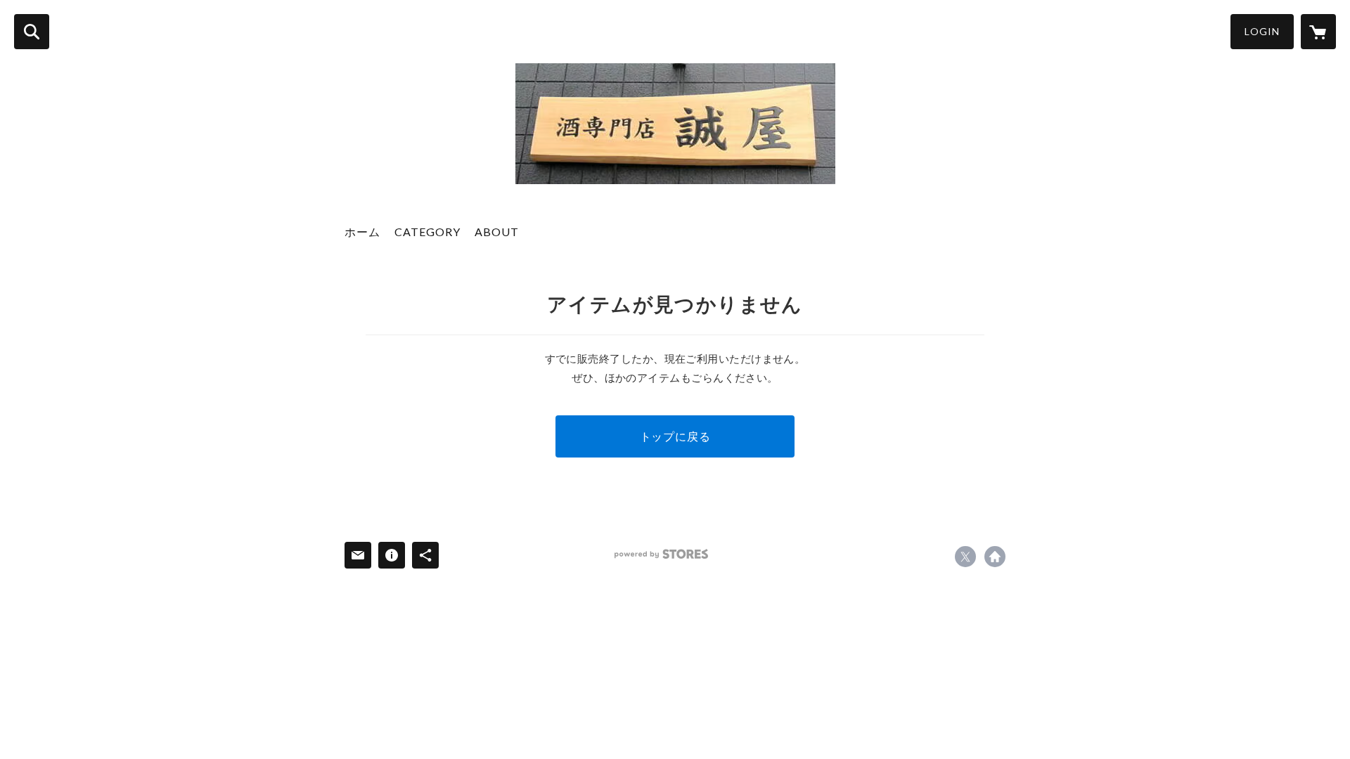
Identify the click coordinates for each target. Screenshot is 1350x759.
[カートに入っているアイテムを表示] (1318, 31)
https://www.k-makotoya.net (994, 556)
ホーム (362, 231)
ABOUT (497, 231)
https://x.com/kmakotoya (965, 556)
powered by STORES (661, 554)
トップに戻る (675, 436)
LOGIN (1262, 31)
